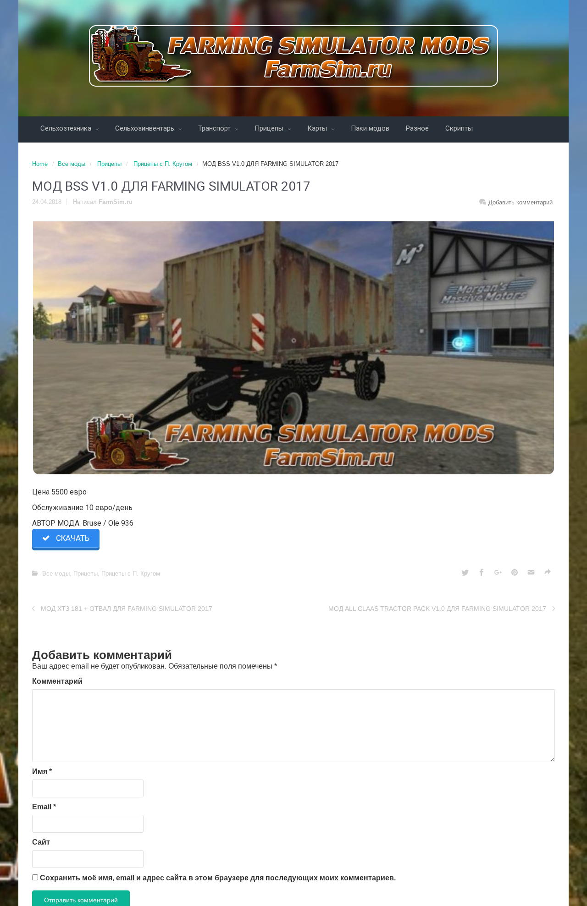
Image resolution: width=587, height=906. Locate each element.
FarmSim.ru (116, 201)
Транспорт (215, 128)
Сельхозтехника (66, 128)
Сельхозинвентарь (145, 128)
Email (44, 807)
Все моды (71, 163)
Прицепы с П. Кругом (162, 163)
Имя (42, 771)
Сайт (41, 842)
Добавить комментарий (520, 202)
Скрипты (459, 128)
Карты (318, 128)
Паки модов (370, 128)
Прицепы (270, 128)
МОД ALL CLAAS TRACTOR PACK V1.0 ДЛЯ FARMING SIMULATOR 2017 (437, 608)
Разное (417, 128)
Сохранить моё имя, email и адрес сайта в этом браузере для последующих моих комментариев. (218, 878)
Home (40, 163)
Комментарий (57, 681)
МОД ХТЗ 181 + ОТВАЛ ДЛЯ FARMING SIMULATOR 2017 (126, 608)
